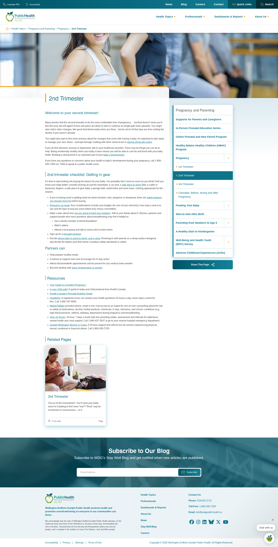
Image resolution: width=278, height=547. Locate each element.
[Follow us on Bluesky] (211, 523)
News (144, 520)
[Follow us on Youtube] (225, 523)
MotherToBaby (57, 306)
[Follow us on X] (218, 523)
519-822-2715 (204, 500)
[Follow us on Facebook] (191, 523)
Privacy (66, 542)
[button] (175, 17)
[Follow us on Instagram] (198, 523)
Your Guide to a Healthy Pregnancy (68, 285)
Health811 (55, 298)
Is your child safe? (59, 289)
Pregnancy (63, 29)
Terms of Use (95, 542)
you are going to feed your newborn (92, 213)
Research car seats (60, 205)
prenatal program (72, 234)
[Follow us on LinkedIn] (204, 523)
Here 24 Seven (57, 317)
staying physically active (139, 142)
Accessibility (35, 4)
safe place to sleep (131, 185)
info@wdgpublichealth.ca (209, 512)
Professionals (148, 501)
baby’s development (113, 155)
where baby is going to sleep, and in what (79, 238)
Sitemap (79, 542)
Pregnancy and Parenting (42, 29)
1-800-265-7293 (207, 506)
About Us (146, 514)
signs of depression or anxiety (87, 268)
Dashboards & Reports (153, 507)
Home (7, 28)
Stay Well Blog (149, 526)
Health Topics (19, 29)
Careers (145, 533)
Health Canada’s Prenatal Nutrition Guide (71, 293)
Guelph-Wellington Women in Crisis (68, 325)
